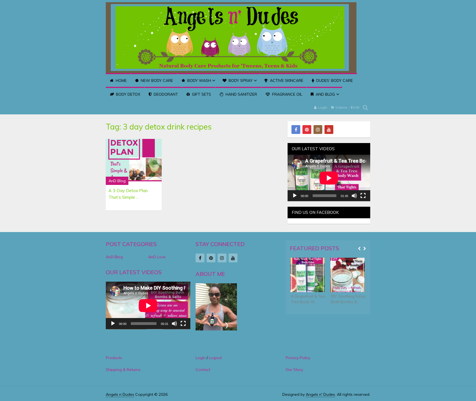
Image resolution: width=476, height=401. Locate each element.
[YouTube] (328, 129)
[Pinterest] (306, 129)
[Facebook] (295, 129)
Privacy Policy (298, 357)
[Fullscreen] (363, 195)
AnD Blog (325, 94)
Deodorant (165, 94)
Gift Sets (201, 94)
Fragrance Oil (286, 94)
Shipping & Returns (123, 369)
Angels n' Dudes (320, 394)
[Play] (295, 195)
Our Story (294, 369)
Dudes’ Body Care (334, 80)
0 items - (347, 107)
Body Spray (240, 80)
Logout (215, 357)
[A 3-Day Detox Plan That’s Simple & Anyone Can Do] (134, 160)
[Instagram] (317, 129)
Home (121, 80)
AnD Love (157, 256)
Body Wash (198, 80)
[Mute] (354, 195)
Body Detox (127, 94)
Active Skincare (286, 80)
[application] (329, 178)
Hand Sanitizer (241, 94)
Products (114, 357)
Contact (203, 369)
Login (322, 107)
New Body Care (156, 80)
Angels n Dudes (120, 394)
